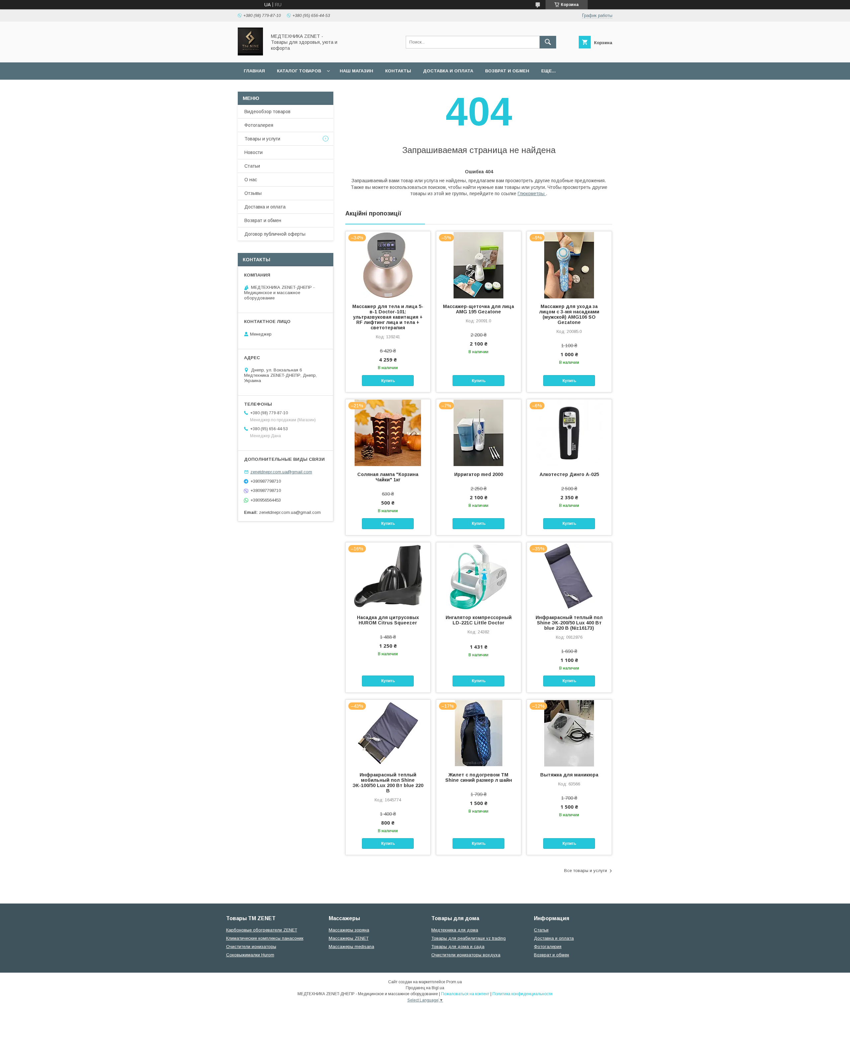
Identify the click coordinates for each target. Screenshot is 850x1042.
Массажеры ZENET (349, 938)
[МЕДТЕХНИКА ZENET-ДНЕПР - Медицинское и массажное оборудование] (250, 53)
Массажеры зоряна (349, 929)
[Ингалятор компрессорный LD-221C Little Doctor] (478, 575)
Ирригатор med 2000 (478, 474)
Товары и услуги (262, 138)
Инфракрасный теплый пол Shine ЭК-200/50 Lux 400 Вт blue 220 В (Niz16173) (569, 623)
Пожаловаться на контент (465, 994)
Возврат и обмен (507, 70)
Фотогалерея (258, 125)
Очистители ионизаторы (251, 946)
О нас (250, 179)
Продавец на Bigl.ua (425, 988)
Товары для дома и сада (457, 946)
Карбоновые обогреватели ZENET (261, 929)
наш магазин (356, 70)
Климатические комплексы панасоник (264, 938)
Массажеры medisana (351, 946)
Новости (253, 152)
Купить (388, 380)
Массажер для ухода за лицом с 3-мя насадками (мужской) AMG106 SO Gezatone (569, 314)
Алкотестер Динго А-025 (569, 474)
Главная (254, 70)
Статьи (252, 166)
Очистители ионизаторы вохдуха (465, 954)
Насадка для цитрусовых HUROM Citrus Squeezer (388, 620)
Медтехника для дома (454, 929)
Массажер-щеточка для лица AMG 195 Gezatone (478, 309)
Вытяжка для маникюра (569, 774)
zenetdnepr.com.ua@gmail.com (281, 471)
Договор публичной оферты (274, 234)
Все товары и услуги (585, 870)
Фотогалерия (547, 946)
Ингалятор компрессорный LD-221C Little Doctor (479, 620)
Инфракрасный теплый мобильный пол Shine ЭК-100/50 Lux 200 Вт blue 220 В (388, 782)
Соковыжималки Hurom (250, 954)
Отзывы (253, 193)
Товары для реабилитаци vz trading (468, 938)
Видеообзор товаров (267, 111)
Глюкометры (532, 193)
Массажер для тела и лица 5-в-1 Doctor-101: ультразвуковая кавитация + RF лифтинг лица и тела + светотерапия (387, 317)
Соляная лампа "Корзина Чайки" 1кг (387, 477)
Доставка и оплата (448, 70)
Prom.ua (454, 982)
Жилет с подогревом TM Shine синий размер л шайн (478, 777)
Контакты (398, 70)
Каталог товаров (299, 70)
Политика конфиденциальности (522, 994)
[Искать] (548, 42)
